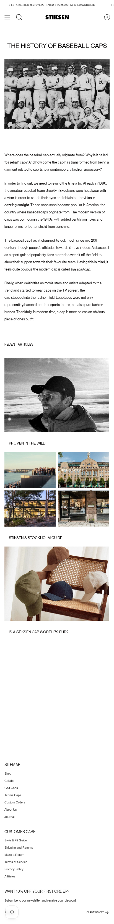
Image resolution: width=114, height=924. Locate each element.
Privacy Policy (14, 869)
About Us (10, 809)
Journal (9, 816)
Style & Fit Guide (15, 840)
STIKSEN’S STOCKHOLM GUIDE (35, 537)
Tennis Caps (12, 795)
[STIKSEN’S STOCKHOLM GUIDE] (56, 489)
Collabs (9, 780)
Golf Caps (11, 788)
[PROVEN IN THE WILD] (56, 395)
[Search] (19, 17)
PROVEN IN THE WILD (27, 443)
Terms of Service (15, 862)
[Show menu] (7, 17)
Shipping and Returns (18, 847)
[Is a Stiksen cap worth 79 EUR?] (56, 584)
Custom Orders (14, 802)
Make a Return (14, 854)
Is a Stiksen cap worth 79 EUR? (38, 632)
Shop (7, 773)
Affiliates (9, 876)
